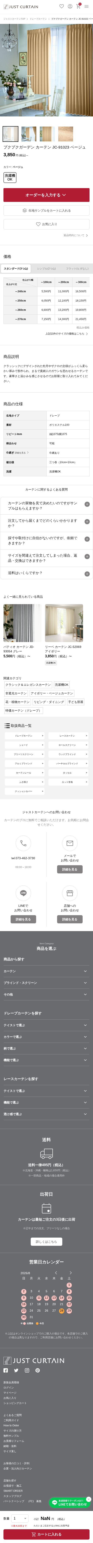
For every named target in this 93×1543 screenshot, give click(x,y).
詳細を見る (20, 453)
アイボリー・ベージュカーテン (52, 693)
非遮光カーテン (16, 693)
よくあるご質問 (12, 1415)
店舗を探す (9, 1480)
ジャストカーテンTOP (14, 19)
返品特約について (74, 235)
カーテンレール (23, 773)
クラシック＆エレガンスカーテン (28, 684)
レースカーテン (67, 736)
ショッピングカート (15, 1403)
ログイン (70, 6)
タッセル (67, 773)
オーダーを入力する (43, 195)
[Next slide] (70, 1272)
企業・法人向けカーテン (17, 1468)
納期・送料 (9, 1446)
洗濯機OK (10, 177)
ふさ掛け (23, 782)
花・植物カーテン (17, 702)
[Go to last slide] (67, 1272)
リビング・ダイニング (49, 702)
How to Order (11, 1425)
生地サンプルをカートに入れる (50, 210)
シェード (23, 745)
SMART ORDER (13, 1490)
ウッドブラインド (67, 754)
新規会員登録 (11, 1382)
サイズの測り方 (12, 1430)
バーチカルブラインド (67, 763)
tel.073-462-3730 (23, 858)
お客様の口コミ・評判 (16, 1463)
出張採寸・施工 (12, 1485)
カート (80, 4)
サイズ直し (9, 1451)
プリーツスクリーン (23, 754)
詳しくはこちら (46, 1241)
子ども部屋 (75, 702)
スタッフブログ (12, 1496)
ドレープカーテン (38, 19)
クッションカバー (23, 791)
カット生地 (67, 782)
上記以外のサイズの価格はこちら (64, 333)
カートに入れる (49, 1534)
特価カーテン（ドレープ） (23, 710)
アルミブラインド (23, 763)
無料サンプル (11, 1435)
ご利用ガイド (11, 1420)
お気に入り (61, 5)
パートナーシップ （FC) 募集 (22, 1501)
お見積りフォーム (13, 1440)
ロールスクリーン (67, 745)
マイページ (9, 1392)
